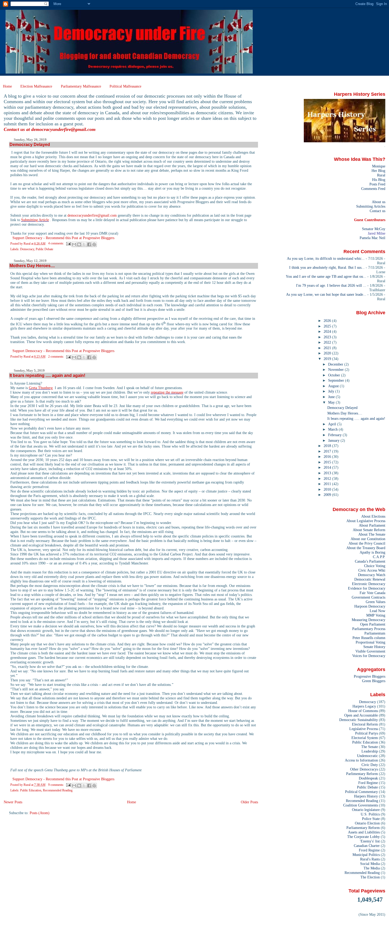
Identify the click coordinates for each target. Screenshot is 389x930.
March (333, 429)
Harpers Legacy (364, 706)
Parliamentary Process (368, 629)
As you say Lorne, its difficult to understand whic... (326, 258)
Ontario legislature (366, 810)
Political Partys (366, 733)
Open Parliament (372, 624)
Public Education (30, 790)
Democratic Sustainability (358, 720)
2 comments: (56, 356)
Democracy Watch (371, 575)
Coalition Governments (360, 805)
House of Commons (363, 711)
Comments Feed (373, 188)
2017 (328, 451)
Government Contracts (368, 597)
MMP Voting (375, 615)
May (332, 402)
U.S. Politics (370, 814)
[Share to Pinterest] (94, 244)
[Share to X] (84, 244)
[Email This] (74, 244)
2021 (328, 348)
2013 (328, 473)
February (335, 435)
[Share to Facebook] (89, 244)
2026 (328, 320)
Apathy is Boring (372, 552)
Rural (381, 175)
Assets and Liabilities (364, 832)
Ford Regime (368, 783)
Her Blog (378, 170)
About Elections (373, 516)
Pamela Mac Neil (372, 238)
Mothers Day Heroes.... (32, 265)
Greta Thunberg (41, 388)
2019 (328, 359)
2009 (328, 495)
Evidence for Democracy (366, 588)
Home (7, 86)
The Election (370, 877)
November (336, 369)
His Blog (378, 179)
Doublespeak (368, 778)
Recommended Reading (58, 790)
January (334, 440)
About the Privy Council (367, 543)
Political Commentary (361, 792)
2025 (328, 326)
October (334, 375)
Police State (371, 819)
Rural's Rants (370, 859)
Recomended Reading (362, 801)
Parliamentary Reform (363, 828)
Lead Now (377, 611)
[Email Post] (68, 243)
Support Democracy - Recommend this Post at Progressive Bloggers (63, 238)
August (334, 386)
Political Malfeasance (125, 86)
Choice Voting (374, 566)
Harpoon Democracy (369, 606)
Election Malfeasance (36, 86)
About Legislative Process (365, 521)
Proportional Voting (370, 642)
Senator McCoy (373, 229)
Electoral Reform (365, 724)
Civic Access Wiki (371, 570)
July (331, 391)
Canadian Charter (367, 846)
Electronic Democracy (368, 584)
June (332, 397)
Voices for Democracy (368, 656)
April (332, 424)
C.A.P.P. (379, 557)
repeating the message (167, 392)
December (336, 364)
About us (378, 202)
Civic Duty (369, 765)
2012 (328, 478)
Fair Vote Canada (372, 593)
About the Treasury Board (365, 548)
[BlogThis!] (79, 244)
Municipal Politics (366, 854)
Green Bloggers (373, 681)
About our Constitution (368, 539)
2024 (328, 331)
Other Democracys (364, 769)
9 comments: (56, 784)
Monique (378, 166)
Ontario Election (367, 823)
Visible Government (370, 651)
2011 (328, 484)
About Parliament (372, 525)
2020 (328, 353)
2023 (328, 337)
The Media (372, 868)
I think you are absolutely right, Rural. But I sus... (327, 267)
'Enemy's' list (370, 841)
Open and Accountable (361, 715)
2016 (328, 456)
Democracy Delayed (30, 144)
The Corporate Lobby (363, 837)
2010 (328, 489)
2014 (328, 467)
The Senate (369, 747)
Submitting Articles (370, 206)
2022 (328, 342)
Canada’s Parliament (370, 561)
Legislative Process (363, 729)
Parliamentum (374, 633)
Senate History (374, 647)
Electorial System (364, 738)
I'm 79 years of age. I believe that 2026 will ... (331, 285)
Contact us (377, 211)
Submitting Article (35, 220)
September (336, 380)
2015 (328, 462)
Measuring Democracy (368, 620)
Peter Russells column (368, 638)
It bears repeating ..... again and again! (47, 375)
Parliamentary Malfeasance (81, 86)
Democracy (27, 249)
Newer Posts (13, 802)
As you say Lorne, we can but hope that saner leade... (326, 294)
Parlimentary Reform (362, 774)
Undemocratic (367, 756)
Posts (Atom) (39, 813)
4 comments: (56, 243)
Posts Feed (377, 184)
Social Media (370, 863)
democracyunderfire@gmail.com (63, 129)
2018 (328, 446)
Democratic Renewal (369, 579)
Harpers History (366, 796)
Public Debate (44, 249)
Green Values (375, 602)
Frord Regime (369, 850)
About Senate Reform (369, 530)
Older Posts (249, 802)
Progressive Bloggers (369, 676)
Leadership (369, 751)
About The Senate (371, 534)
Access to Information (361, 760)
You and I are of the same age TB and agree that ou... (326, 276)
